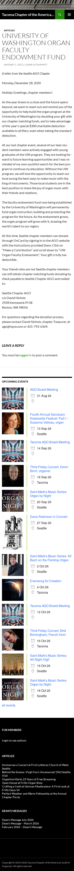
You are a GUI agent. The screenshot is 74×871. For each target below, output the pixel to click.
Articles (9, 30)
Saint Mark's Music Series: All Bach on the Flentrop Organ (50, 558)
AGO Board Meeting (44, 389)
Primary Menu (69, 14)
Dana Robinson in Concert (48, 516)
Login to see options (14, 740)
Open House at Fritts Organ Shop (22, 782)
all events (8, 705)
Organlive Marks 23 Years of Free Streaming (29, 779)
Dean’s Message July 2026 (18, 819)
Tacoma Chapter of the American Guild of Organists (28, 14)
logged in (25, 355)
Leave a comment (36, 64)
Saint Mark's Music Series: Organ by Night (48, 493)
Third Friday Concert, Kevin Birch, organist (49, 469)
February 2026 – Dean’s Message (22, 827)
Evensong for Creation (45, 581)
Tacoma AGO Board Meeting (50, 442)
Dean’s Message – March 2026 (20, 823)
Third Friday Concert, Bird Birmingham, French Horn (48, 632)
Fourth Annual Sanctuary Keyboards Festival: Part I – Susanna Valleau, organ (49, 418)
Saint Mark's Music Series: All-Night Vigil (48, 657)
